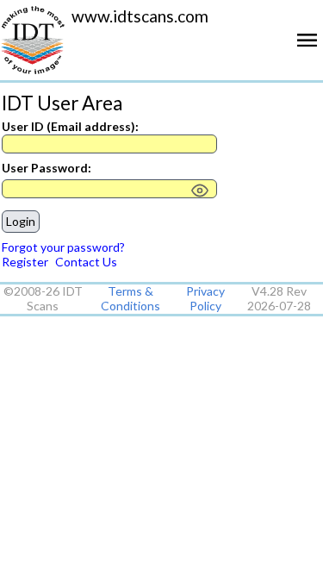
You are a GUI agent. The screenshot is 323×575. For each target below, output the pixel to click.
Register (25, 261)
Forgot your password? (63, 247)
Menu (310, 46)
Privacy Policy (205, 298)
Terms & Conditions (130, 298)
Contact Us (86, 261)
